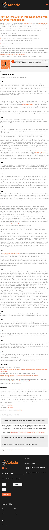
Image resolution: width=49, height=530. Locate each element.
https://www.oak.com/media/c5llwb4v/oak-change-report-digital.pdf (15, 380)
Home (3, 508)
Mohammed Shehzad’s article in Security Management (12, 54)
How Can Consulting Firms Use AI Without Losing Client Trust (35, 468)
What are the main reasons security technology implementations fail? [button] (25, 420)
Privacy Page (4, 524)
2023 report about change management (11, 253)
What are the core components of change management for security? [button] (24, 437)
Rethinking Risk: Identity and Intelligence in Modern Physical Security (35, 473)
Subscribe (6, 494)
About (15, 508)
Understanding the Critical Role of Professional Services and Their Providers (27, 432)
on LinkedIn (10, 407)
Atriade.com (10, 405)
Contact (15, 514)
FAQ (2, 514)
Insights (3, 511)
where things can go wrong (13, 223)
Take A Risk (19, 410)
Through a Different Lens (30, 463)
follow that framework (40, 152)
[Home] (11, 5)
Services (15, 511)
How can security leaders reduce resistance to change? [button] (20, 444)
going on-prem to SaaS (27, 104)
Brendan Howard (28, 23)
